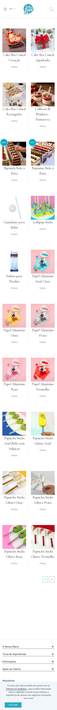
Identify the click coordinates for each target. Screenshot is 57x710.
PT (11, 8)
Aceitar (13, 705)
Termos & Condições (16, 688)
